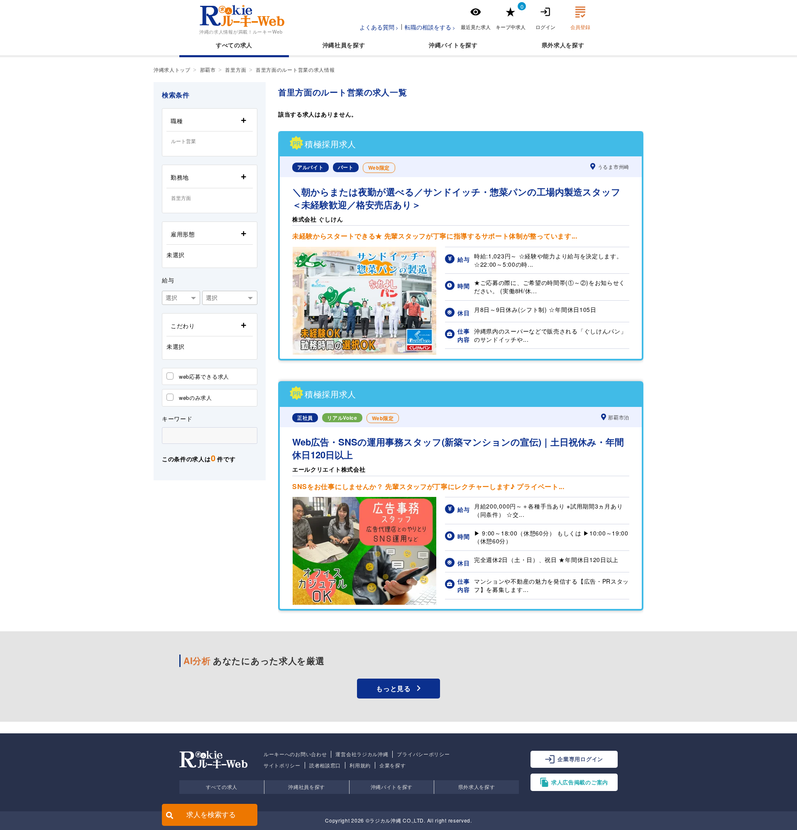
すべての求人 (234, 45)
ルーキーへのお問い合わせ (295, 754)
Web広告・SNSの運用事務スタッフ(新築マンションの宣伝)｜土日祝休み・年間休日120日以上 (458, 448)
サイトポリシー (282, 765)
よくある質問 (376, 27)
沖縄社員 (335, 45)
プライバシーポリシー (423, 754)
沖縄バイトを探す (392, 786)
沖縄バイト (444, 45)
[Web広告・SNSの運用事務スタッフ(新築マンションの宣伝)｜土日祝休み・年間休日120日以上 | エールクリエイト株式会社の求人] (364, 602)
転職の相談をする (428, 27)
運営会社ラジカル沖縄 (361, 754)
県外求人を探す (476, 786)
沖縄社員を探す (306, 786)
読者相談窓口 (325, 765)
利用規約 (360, 765)
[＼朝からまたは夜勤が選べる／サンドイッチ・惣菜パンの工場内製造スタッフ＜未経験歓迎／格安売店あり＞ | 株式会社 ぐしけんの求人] (364, 352)
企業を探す (392, 765)
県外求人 (554, 45)
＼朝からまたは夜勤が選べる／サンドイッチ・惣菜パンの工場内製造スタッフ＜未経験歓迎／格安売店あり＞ (456, 198)
